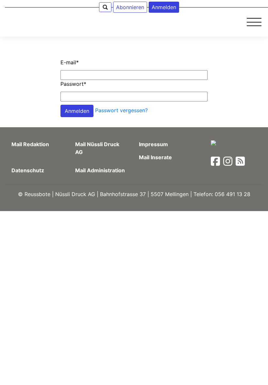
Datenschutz (27, 170)
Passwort (73, 84)
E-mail (69, 62)
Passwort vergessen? (121, 110)
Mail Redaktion (30, 144)
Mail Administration (100, 170)
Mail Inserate (155, 157)
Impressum (153, 144)
